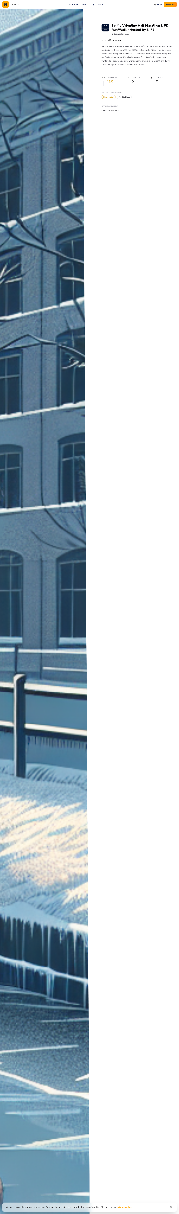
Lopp (92, 4)
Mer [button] (99, 4)
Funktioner (73, 4)
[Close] (171, 1207)
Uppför (135, 78)
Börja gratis (170, 4)
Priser (84, 4)
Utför (159, 78)
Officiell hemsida (109, 110)
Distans (110, 78)
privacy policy (124, 1207)
